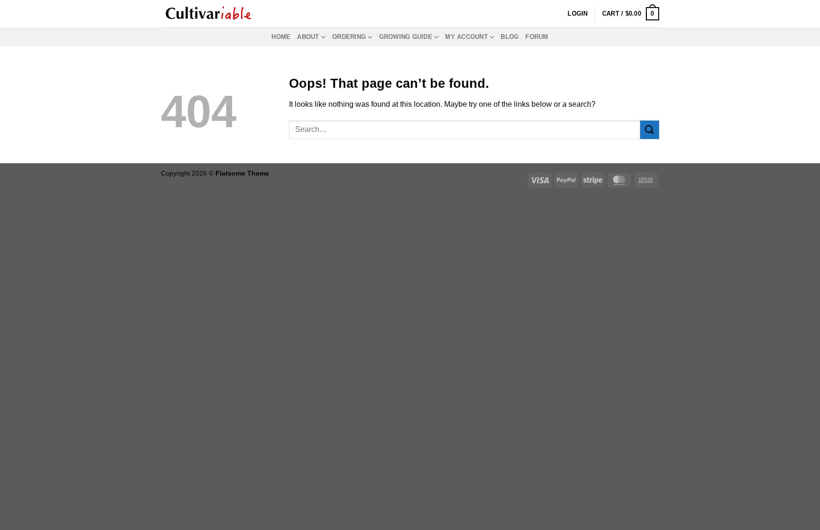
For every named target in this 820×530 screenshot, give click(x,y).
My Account (466, 36)
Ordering (349, 36)
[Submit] (649, 130)
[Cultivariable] (208, 14)
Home (280, 36)
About (308, 36)
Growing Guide (405, 36)
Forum (536, 36)
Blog (510, 36)
